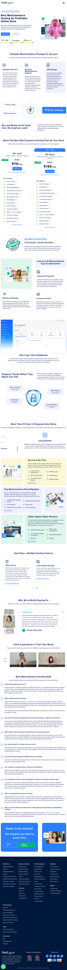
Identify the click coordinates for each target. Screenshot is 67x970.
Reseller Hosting (23, 872)
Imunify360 (53, 872)
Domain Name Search (25, 881)
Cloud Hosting (38, 884)
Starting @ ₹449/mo (43, 584)
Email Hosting (54, 879)
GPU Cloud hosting (8, 913)
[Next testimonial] (5, 661)
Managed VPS (38, 869)
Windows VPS (38, 872)
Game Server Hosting (9, 915)
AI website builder (55, 893)
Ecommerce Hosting (8, 881)
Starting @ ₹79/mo (11, 581)
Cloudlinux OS (54, 874)
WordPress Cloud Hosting (10, 879)
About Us (21, 891)
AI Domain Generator (56, 891)
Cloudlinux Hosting (55, 869)
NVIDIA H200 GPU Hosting (10, 920)
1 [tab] (32, 587)
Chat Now (16, 34)
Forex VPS (37, 874)
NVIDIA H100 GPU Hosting (10, 917)
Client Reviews (23, 898)
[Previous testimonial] (5, 658)
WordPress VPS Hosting (9, 876)
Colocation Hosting (39, 886)
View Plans (5, 34)
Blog (4, 939)
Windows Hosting (23, 869)
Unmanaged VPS (38, 867)
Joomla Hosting (38, 891)
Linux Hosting (22, 867)
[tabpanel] (18, 571)
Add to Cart (17, 169)
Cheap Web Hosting (24, 884)
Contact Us (22, 893)
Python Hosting (38, 896)
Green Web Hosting (24, 879)
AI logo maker (54, 888)
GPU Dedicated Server (9, 910)
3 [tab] (37, 587)
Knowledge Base (7, 941)
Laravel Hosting (38, 901)
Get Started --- (33, 483)
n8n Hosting (37, 889)
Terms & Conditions (8, 929)
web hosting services (31, 702)
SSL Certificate (54, 867)
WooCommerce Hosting (9, 884)
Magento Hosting (39, 894)
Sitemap (5, 944)
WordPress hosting (49, 813)
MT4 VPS (36, 899)
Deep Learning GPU (8, 922)
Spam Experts (54, 881)
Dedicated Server (39, 876)
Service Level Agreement (10, 932)
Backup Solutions (55, 876)
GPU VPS (5, 908)
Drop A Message (25, 845)
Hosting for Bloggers (8, 886)
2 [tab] (34, 587)
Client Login (22, 896)
